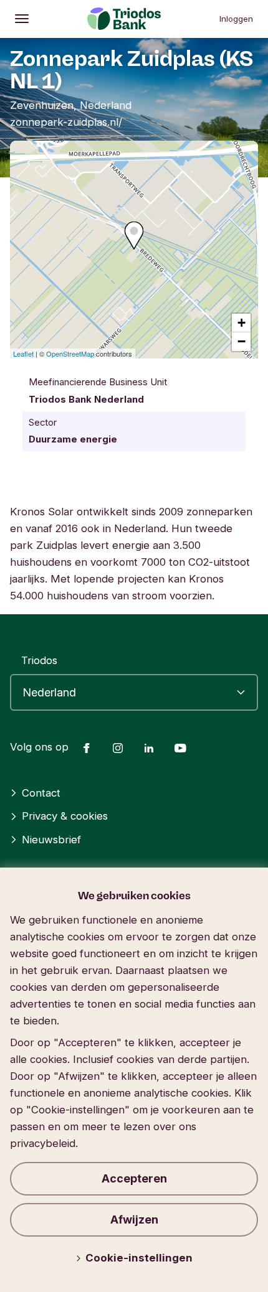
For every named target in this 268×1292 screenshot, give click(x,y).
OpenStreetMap (70, 353)
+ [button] (241, 322)
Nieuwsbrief (51, 839)
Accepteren (134, 1178)
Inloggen (236, 19)
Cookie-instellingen (139, 1258)
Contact (41, 793)
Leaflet (23, 353)
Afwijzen (134, 1219)
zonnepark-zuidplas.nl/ (66, 122)
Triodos (39, 660)
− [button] (241, 341)
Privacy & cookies (65, 816)
